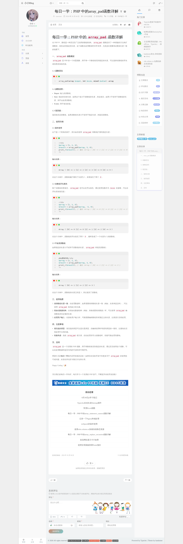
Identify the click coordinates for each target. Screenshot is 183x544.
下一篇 (127, 480)
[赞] (72, 517)
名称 (51, 521)
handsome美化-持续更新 (153, 54)
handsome (158, 541)
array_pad (152, 139)
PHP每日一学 (122, 16)
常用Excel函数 (89, 408)
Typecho (144, 541)
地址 (107, 521)
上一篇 (53, 480)
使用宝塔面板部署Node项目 (89, 445)
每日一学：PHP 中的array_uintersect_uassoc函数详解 (89, 413)
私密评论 (122, 517)
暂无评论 (99, 16)
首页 (54, 25)
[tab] (139, 10)
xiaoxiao (59, 16)
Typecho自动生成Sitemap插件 (89, 403)
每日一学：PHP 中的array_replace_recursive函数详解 (89, 434)
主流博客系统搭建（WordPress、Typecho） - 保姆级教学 (153, 44)
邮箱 (79, 521)
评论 (51, 497)
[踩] (82, 517)
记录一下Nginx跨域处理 (89, 419)
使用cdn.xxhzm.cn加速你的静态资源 (89, 429)
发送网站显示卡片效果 (89, 440)
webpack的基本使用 (89, 424)
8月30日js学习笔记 (89, 398)
